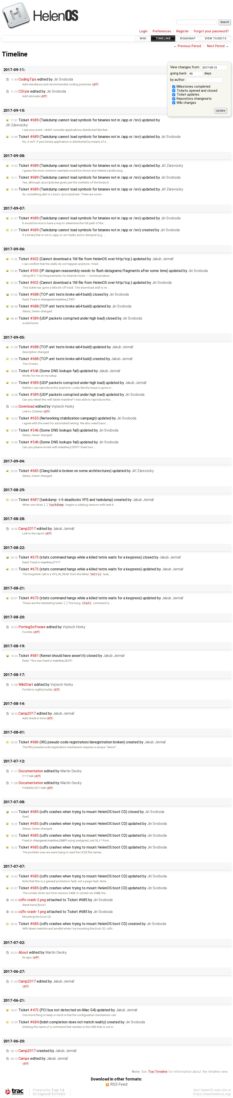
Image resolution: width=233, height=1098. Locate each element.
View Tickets (215, 38)
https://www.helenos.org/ (212, 1094)
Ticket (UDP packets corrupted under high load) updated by (78, 383)
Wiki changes (186, 103)
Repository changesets (194, 99)
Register (182, 31)
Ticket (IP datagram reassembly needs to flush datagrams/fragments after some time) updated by (109, 271)
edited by (41, 79)
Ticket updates (187, 95)
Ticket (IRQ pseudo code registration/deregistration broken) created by (88, 742)
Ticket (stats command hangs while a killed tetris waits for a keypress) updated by (96, 569)
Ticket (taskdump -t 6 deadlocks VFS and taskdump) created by (82, 500)
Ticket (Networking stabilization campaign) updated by (73, 418)
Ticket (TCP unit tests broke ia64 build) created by (71, 359)
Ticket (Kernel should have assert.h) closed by (67, 655)
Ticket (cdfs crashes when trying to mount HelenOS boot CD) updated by (88, 823)
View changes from (185, 67)
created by (43, 1051)
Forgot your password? (211, 31)
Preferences (162, 31)
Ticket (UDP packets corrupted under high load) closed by (76, 318)
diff (95, 84)
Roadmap (187, 38)
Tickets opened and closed (196, 91)
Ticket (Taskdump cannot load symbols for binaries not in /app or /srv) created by (95, 230)
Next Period (216, 46)
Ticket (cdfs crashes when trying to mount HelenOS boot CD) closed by (87, 812)
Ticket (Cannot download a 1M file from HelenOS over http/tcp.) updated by (92, 259)
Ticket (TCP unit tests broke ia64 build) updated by (70, 306)
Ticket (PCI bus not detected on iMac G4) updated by (73, 1010)
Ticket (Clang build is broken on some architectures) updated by (82, 471)
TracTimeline (157, 1072)
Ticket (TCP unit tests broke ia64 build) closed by (69, 294)
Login (143, 31)
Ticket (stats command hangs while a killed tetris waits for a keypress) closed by (95, 557)
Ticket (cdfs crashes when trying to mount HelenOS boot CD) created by (88, 924)
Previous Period (189, 46)
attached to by (61, 900)
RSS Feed (118, 1084)
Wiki (143, 38)
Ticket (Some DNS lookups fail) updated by (65, 371)
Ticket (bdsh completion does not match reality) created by (77, 1022)
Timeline (163, 38)
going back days (191, 73)
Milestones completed (193, 87)
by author (177, 80)
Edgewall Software (52, 1094)
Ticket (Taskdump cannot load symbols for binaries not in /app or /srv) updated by (95, 137)
